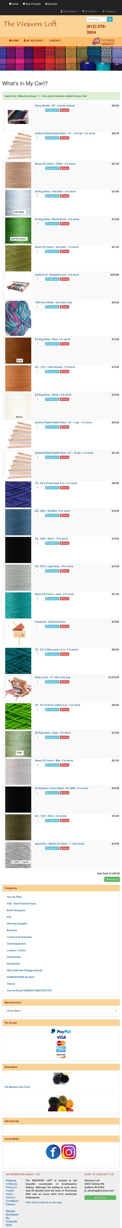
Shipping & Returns (11, 1182)
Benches (12, 930)
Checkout (110, 11)
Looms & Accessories (19, 937)
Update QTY (53, 110)
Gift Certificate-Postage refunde (24, 970)
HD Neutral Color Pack (17, 1073)
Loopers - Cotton (16, 950)
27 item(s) (90, 11)
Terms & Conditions (12, 1199)
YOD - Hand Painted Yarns (21, 903)
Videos (11, 983)
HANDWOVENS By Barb (20, 977)
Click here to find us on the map (43, 1202)
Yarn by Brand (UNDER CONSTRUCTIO (29, 990)
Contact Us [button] (101, 1197)
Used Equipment (16, 943)
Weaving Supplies (17, 923)
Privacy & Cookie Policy (11, 1191)
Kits (9, 916)
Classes (10, 1204)
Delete (65, 110)
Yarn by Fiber (14, 896)
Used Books (14, 957)
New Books (13, 963)
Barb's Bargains (16, 910)
